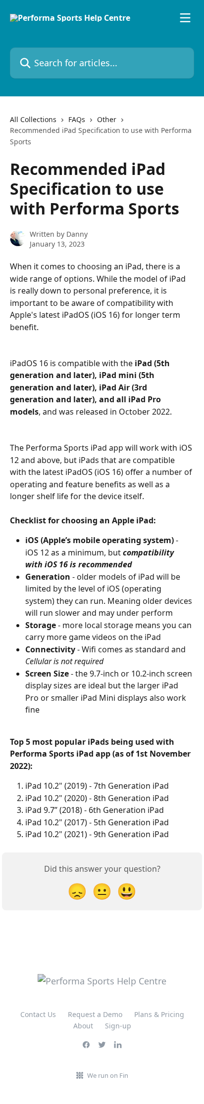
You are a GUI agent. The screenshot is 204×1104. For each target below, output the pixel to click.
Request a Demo (95, 1014)
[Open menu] (185, 18)
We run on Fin (107, 1075)
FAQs (76, 119)
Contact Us (38, 1014)
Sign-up (118, 1025)
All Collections (33, 119)
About (83, 1025)
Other (106, 119)
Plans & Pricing (159, 1014)
